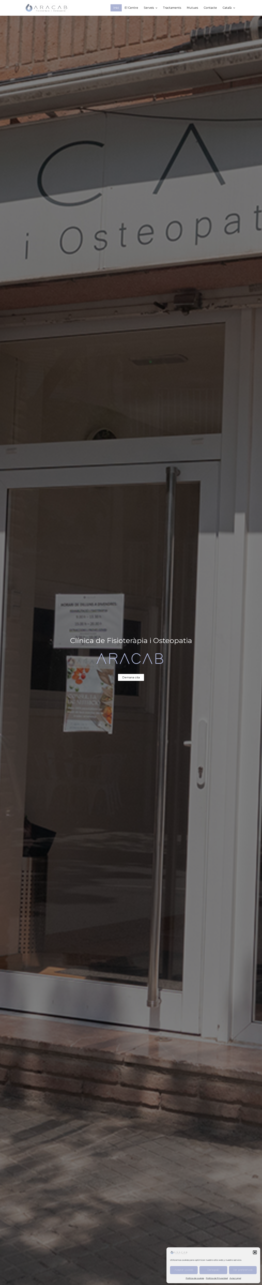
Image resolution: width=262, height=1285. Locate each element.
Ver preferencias (243, 1270)
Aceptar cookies (183, 1270)
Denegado (213, 1270)
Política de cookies (195, 1278)
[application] (155, 7)
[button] (255, 1252)
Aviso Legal (235, 1278)
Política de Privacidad (217, 1278)
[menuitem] (229, 7)
